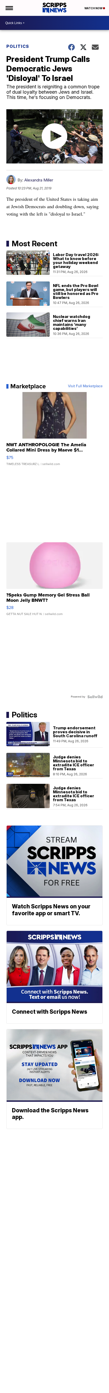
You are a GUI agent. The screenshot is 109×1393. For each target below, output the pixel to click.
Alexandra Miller (38, 180)
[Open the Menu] (9, 8)
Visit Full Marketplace (85, 386)
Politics (17, 46)
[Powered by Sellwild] (95, 697)
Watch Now (93, 8)
